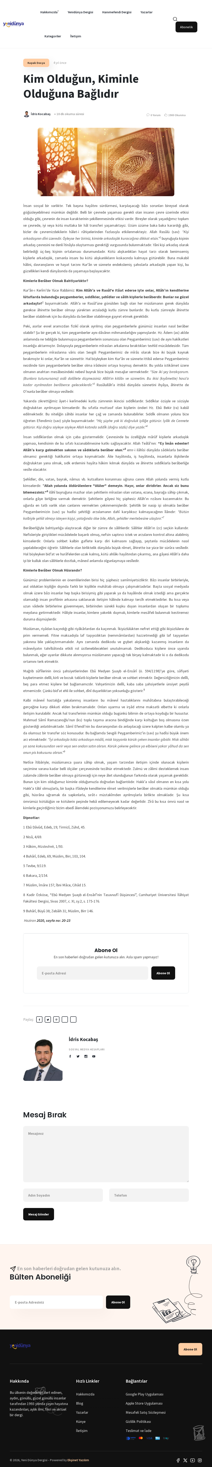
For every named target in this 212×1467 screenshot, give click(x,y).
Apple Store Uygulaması (144, 1403)
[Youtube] (192, 1460)
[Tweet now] (185, 1460)
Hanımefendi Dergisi (116, 12)
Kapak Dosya (36, 63)
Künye (81, 1421)
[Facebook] (178, 1460)
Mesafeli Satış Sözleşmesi (146, 1412)
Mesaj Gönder (38, 1214)
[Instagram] (199, 1460)
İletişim (75, 36)
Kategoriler (53, 36)
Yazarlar (147, 12)
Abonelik (186, 27)
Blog (79, 1403)
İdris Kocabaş (83, 1039)
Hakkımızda (49, 12)
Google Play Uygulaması (144, 1394)
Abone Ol (163, 973)
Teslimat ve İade (138, 1430)
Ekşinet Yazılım (78, 1460)
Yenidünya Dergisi (80, 12)
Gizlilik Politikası (138, 1421)
